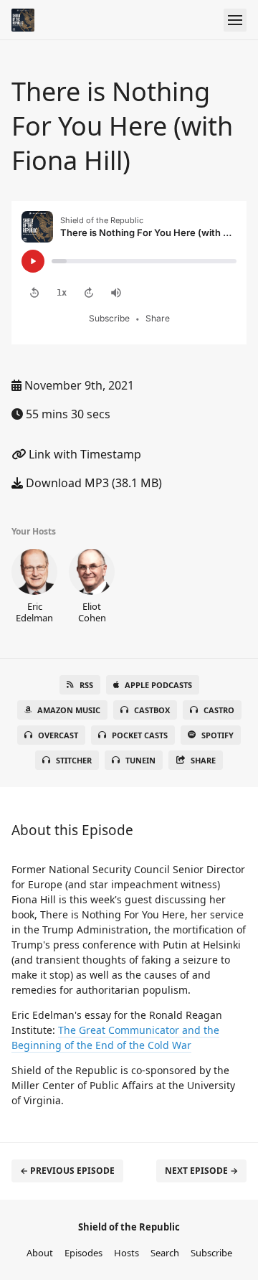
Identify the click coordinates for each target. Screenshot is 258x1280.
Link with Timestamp (83, 454)
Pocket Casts (140, 735)
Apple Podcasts (158, 684)
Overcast (58, 735)
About (40, 1252)
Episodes (83, 1252)
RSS (86, 684)
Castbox (152, 710)
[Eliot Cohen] (92, 586)
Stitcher (74, 760)
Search (164, 1252)
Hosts (126, 1252)
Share (203, 760)
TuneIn (140, 760)
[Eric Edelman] (34, 586)
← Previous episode (67, 1170)
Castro (219, 710)
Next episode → (201, 1170)
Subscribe (211, 1252)
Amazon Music (68, 710)
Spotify (217, 735)
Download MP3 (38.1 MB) (92, 483)
